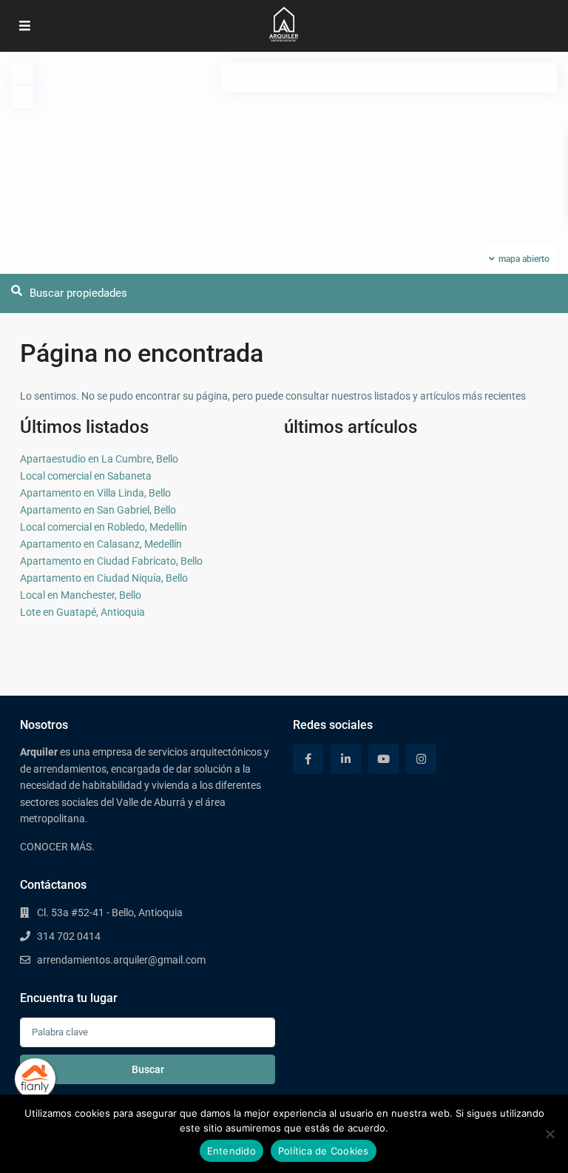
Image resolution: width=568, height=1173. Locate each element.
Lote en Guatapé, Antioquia (82, 612)
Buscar (148, 1069)
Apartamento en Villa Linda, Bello (95, 493)
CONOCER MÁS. (57, 847)
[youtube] (383, 759)
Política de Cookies (323, 1151)
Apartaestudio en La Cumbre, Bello (99, 459)
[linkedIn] (346, 759)
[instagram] (421, 759)
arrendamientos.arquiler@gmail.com (121, 960)
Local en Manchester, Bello (80, 595)
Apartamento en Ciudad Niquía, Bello (104, 578)
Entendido (231, 1151)
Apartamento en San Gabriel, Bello (98, 510)
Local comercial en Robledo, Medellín (103, 527)
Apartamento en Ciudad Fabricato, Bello (111, 561)
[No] (549, 1133)
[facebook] (308, 759)
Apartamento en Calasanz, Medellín (101, 544)
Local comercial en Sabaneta (86, 476)
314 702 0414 (69, 936)
